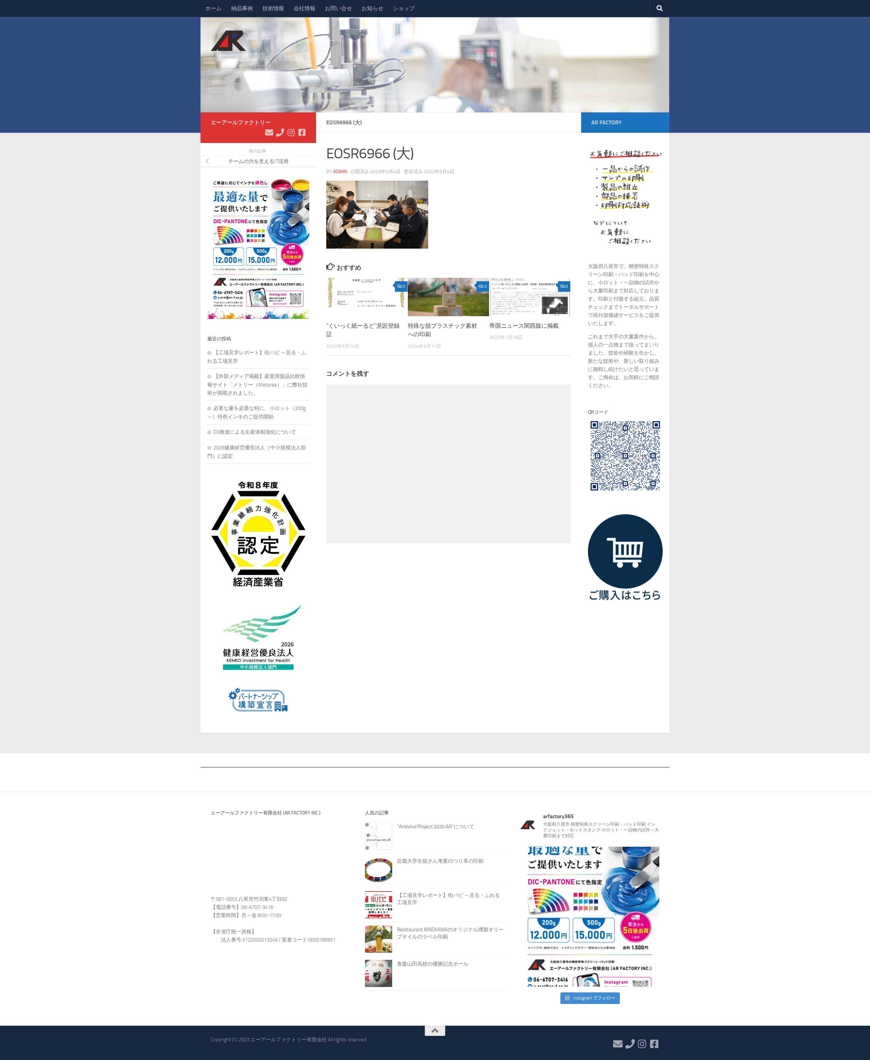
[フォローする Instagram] (291, 132)
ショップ (404, 8)
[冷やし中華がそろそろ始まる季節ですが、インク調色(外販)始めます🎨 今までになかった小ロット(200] (589, 917)
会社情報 (304, 8)
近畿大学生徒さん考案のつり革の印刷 (440, 861)
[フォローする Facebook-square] (302, 132)
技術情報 (273, 8)
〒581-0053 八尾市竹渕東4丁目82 (249, 899)
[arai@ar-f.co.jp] (269, 132)
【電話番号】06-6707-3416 (242, 907)
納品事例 (242, 8)
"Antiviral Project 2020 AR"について (435, 827)
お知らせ (372, 8)
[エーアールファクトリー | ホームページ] (228, 41)
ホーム (213, 8)
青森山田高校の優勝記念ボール (432, 964)
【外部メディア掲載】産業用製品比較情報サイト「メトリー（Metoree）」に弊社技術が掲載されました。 (257, 384)
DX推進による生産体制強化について (254, 432)
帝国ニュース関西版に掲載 (524, 325)
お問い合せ (338, 8)
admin (340, 172)
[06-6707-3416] (280, 132)
